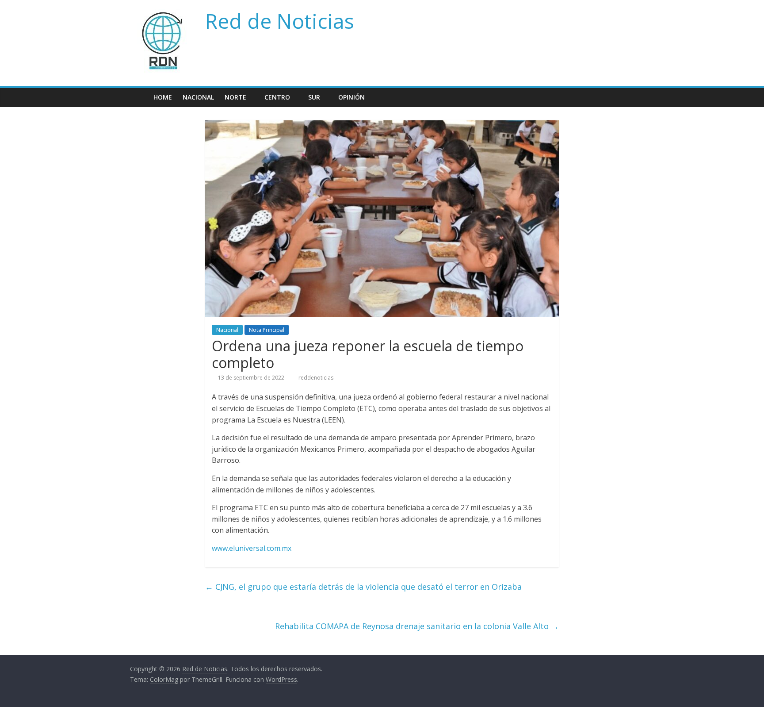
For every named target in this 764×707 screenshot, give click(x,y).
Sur (314, 97)
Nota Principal (266, 330)
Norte (235, 97)
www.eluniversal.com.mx (251, 548)
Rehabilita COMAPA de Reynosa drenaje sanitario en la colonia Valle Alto (417, 626)
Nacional (198, 97)
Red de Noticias (279, 21)
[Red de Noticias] (139, 97)
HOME (162, 97)
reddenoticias (315, 377)
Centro (277, 97)
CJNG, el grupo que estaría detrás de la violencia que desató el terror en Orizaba (363, 586)
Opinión (351, 97)
